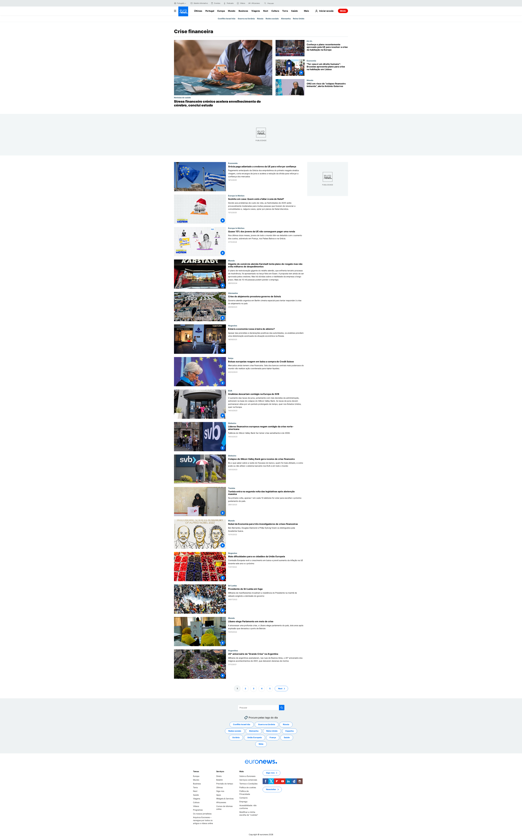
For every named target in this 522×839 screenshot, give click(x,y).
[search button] (265, 3)
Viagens (255, 11)
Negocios (232, 326)
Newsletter (271, 789)
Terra (285, 11)
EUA (230, 391)
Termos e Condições (248, 783)
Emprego (243, 801)
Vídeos (196, 806)
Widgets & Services (225, 798)
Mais (241, 771)
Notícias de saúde (182, 97)
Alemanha (286, 18)
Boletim (219, 780)
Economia (311, 61)
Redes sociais (272, 18)
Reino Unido (298, 18)
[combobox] (279, 3)
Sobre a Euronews (247, 776)
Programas (198, 810)
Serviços (220, 771)
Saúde (294, 11)
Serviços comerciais (248, 780)
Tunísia (231, 488)
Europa (221, 11)
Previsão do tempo (224, 783)
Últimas (198, 11)
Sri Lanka (232, 585)
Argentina (233, 651)
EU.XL (309, 41)
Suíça (230, 358)
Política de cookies (247, 787)
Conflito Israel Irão (226, 18)
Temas (196, 771)
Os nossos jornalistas (202, 813)
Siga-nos (220, 791)
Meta (261, 744)
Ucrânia (236, 737)
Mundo (231, 11)
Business (243, 11)
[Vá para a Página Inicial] (183, 11)
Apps (218, 795)
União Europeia (254, 737)
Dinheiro (232, 423)
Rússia (260, 18)
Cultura (275, 11)
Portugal (209, 11)
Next (265, 11)
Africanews (221, 802)
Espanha (289, 731)
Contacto (243, 798)
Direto (343, 11)
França (273, 737)
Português (180, 3)
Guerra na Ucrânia (246, 18)
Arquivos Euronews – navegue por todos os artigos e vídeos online (203, 820)
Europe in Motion (236, 195)
